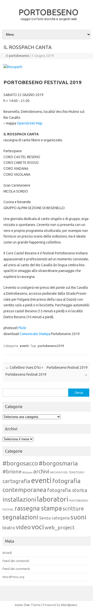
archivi (41, 471)
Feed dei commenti (16, 568)
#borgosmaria (58, 463)
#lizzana (27, 472)
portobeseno (19, 56)
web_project (60, 527)
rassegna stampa (38, 508)
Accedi (7, 552)
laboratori (52, 499)
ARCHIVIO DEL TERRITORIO (67, 472)
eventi (24, 345)
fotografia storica (67, 490)
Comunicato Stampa (35, 334)
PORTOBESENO (48, 12)
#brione (12, 471)
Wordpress (69, 605)
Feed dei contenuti (15, 560)
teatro (8, 527)
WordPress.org (13, 577)
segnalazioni (20, 517)
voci (37, 527)
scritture (73, 508)
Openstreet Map (29, 123)
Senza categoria (54, 518)
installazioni (19, 499)
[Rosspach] (12, 67)
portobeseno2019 (51, 345)
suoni (78, 517)
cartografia (16, 481)
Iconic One (22, 605)
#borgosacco (20, 463)
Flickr (22, 328)
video (23, 527)
